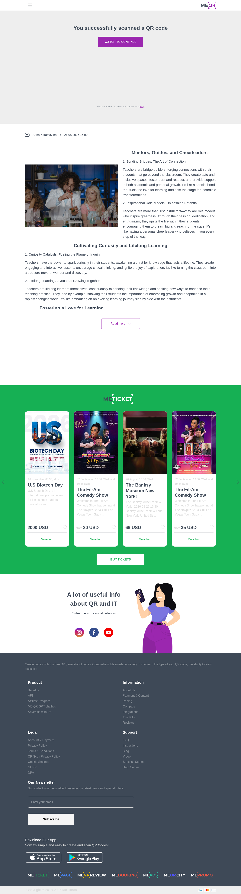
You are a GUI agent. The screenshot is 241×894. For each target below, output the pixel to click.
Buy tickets (120, 559)
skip (142, 106)
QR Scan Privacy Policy (44, 756)
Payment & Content (136, 695)
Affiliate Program (39, 701)
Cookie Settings (38, 761)
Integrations (130, 712)
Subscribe (51, 819)
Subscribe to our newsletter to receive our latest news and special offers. (76, 788)
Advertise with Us (39, 712)
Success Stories (133, 761)
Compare (129, 706)
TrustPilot (129, 717)
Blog (126, 751)
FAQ (126, 740)
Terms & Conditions (41, 751)
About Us (129, 690)
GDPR (32, 767)
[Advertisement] (120, 75)
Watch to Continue (120, 42)
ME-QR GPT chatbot (41, 706)
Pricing (127, 701)
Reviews (128, 722)
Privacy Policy (37, 745)
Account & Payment (41, 740)
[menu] (30, 5)
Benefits (33, 690)
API (30, 695)
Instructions (130, 745)
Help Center (131, 767)
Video (127, 756)
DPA (31, 772)
